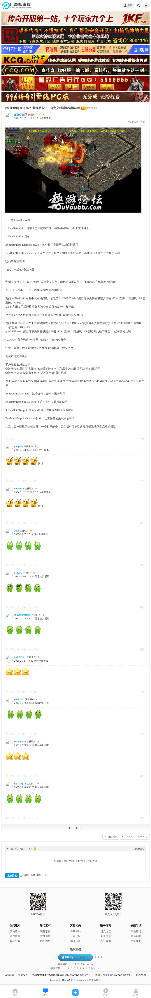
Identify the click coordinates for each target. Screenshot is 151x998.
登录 (83, 861)
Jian (16, 530)
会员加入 (23, 974)
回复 (12, 438)
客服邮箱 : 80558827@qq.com (75, 968)
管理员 (31, 114)
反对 (36, 480)
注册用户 (28, 446)
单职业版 (15, 941)
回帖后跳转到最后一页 (35, 875)
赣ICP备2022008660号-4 (77, 974)
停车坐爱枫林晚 (22, 615)
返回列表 (112, 836)
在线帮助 (75, 931)
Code (30, 848)
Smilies (35, 848)
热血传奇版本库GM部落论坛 (47, 974)
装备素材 (45, 931)
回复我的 (136, 941)
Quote (26, 848)
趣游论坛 (19, 114)
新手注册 (106, 936)
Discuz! (66, 980)
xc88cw (18, 572)
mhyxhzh (19, 488)
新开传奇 (75, 941)
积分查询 (106, 941)
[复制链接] (92, 108)
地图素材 (45, 941)
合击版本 (15, 936)
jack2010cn (20, 657)
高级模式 (139, 848)
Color (12, 848)
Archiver (9, 974)
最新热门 (136, 931)
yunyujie (18, 446)
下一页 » (75, 828)
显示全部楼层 (43, 118)
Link (21, 848)
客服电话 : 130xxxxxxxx (75, 964)
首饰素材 (45, 936)
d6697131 (19, 699)
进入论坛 (106, 931)
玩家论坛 (75, 936)
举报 (142, 438)
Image (16, 848)
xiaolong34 (20, 783)
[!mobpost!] (75, 992)
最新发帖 (136, 936)
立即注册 (92, 861)
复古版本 (15, 931)
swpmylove (20, 741)
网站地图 (141, 974)
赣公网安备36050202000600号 (114, 974)
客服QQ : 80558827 (84, 957)
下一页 (141, 836)
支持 (24, 480)
